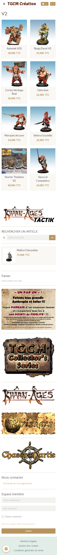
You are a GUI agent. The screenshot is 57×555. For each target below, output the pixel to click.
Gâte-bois (42, 90)
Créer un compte (9, 524)
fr (51, 4)
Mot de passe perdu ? (26, 524)
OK (52, 237)
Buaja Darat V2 (42, 48)
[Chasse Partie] (28, 454)
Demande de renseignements (17, 483)
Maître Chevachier (27, 250)
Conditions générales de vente (28, 550)
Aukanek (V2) (14, 48)
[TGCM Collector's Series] (28, 357)
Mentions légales (28, 541)
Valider (28, 530)
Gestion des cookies (28, 545)
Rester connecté (13, 516)
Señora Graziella (42, 135)
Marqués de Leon (14, 135)
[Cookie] (6, 548)
